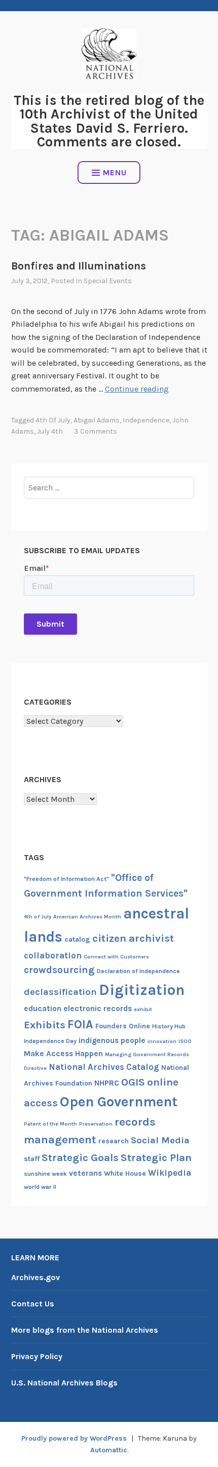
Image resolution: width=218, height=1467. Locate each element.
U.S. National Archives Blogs (64, 1382)
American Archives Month (87, 916)
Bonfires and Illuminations (78, 266)
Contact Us (32, 1303)
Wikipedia (169, 1173)
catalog (77, 939)
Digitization (142, 989)
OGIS (133, 1082)
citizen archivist (133, 938)
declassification (60, 991)
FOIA (80, 1024)
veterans (85, 1173)
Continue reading (137, 389)
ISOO (185, 1041)
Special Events (108, 281)
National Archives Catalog (104, 1067)
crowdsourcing (59, 970)
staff (32, 1158)
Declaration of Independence (138, 971)
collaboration (53, 955)
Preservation (96, 1124)
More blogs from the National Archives (84, 1330)
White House (125, 1173)
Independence (146, 420)
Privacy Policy (36, 1356)
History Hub (169, 1026)
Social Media (160, 1140)
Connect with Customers (116, 956)
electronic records (97, 1008)
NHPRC (106, 1083)
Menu (115, 172)
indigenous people (112, 1040)
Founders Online (122, 1026)
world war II (40, 1186)
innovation (162, 1041)
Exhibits (44, 1025)
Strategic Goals (80, 1157)
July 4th (50, 431)
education (42, 1008)
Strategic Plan (156, 1157)
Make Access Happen (63, 1053)
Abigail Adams (97, 420)
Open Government (118, 1102)
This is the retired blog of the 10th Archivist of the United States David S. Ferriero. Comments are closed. (109, 121)
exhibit (143, 1009)
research (113, 1141)
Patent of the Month (50, 1124)
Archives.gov (35, 1277)
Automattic (108, 1450)
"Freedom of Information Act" (66, 878)
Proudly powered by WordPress (74, 1438)
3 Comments (95, 431)
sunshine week (45, 1173)
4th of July (52, 420)
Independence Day (50, 1041)
